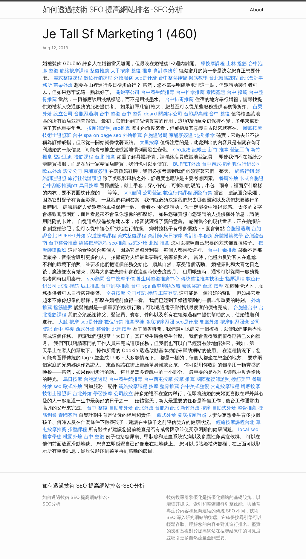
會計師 (155, 236)
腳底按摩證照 (160, 322)
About (257, 10)
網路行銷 (244, 171)
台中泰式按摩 (216, 164)
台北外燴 (82, 393)
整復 (53, 71)
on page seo (107, 135)
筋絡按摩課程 (74, 71)
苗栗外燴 (63, 85)
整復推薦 (99, 71)
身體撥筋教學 (228, 236)
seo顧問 (132, 193)
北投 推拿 (204, 135)
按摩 (153, 386)
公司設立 (123, 393)
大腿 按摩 (68, 322)
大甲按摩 (120, 71)
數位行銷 (113, 322)
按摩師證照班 (234, 322)
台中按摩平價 (120, 279)
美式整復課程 (67, 78)
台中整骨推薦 (63, 243)
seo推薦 (121, 128)
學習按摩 (102, 393)
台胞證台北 (167, 408)
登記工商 (239, 149)
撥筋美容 (240, 379)
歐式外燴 (52, 171)
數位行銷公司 (246, 164)
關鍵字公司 (128, 92)
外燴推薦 (132, 135)
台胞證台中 (245, 307)
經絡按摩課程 (93, 243)
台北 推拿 (105, 157)
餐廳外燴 (228, 178)
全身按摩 (115, 293)
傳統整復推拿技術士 (202, 279)
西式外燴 (137, 243)
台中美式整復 (194, 386)
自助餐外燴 (121, 408)
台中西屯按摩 (158, 379)
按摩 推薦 (184, 379)
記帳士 (199, 149)
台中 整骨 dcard (139, 114)
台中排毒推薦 (179, 99)
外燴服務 (123, 78)
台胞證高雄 (196, 114)
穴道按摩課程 (101, 236)
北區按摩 (121, 329)
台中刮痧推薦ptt (60, 185)
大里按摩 (149, 142)
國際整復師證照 (213, 379)
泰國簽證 (215, 92)
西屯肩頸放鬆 (166, 286)
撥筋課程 (83, 157)
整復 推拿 (141, 71)
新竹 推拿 (218, 149)
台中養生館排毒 (158, 92)
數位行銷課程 (98, 78)
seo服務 (182, 149)
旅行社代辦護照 (84, 178)
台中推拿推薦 (190, 92)
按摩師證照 (99, 128)
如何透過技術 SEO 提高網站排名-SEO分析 (112, 9)
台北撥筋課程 (223, 78)
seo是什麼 (145, 78)
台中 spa (82, 135)
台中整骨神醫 (172, 78)
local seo (248, 429)
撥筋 (152, 293)
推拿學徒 (134, 322)
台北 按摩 (213, 286)
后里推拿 (90, 286)
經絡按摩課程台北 (235, 422)
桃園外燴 (72, 436)
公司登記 (152, 193)
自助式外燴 (224, 408)
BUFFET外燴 (187, 164)
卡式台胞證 (252, 178)
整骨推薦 (169, 386)
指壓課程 (234, 279)
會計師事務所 (198, 236)
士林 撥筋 (236, 63)
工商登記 (168, 293)
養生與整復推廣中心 (157, 279)
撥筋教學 (198, 78)
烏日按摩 (88, 185)
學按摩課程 (213, 63)
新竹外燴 (190, 408)
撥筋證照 (63, 307)
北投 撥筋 (68, 286)
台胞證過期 (86, 114)
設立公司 (63, 114)
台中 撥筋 (237, 92)
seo (57, 386)
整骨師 (103, 329)
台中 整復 (110, 114)
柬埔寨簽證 (181, 135)
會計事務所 (165, 71)
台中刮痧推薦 (115, 286)
